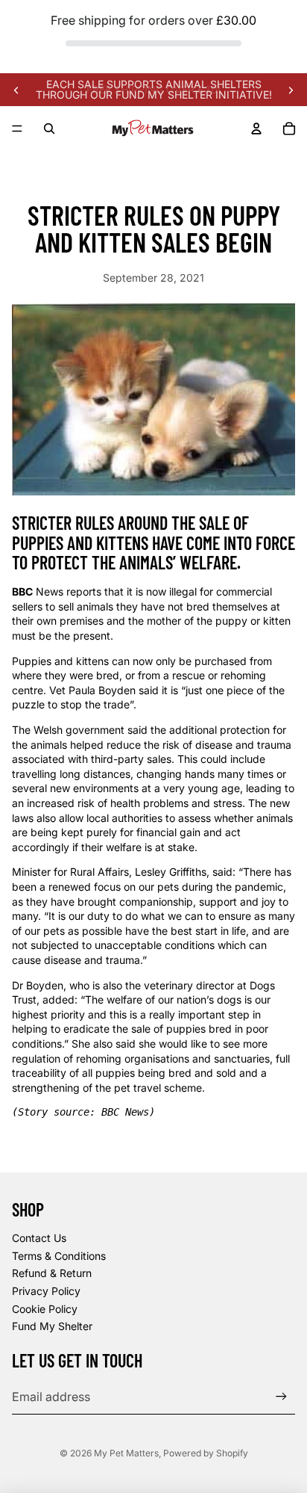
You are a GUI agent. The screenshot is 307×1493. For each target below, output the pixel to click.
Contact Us (39, 1237)
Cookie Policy (44, 1308)
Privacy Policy (46, 1291)
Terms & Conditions (59, 1255)
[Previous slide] (16, 89)
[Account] (256, 128)
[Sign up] (281, 1396)
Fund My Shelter (52, 1326)
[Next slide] (290, 89)
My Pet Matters (126, 1453)
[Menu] (17, 129)
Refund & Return (52, 1273)
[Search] (49, 128)
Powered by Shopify (205, 1453)
